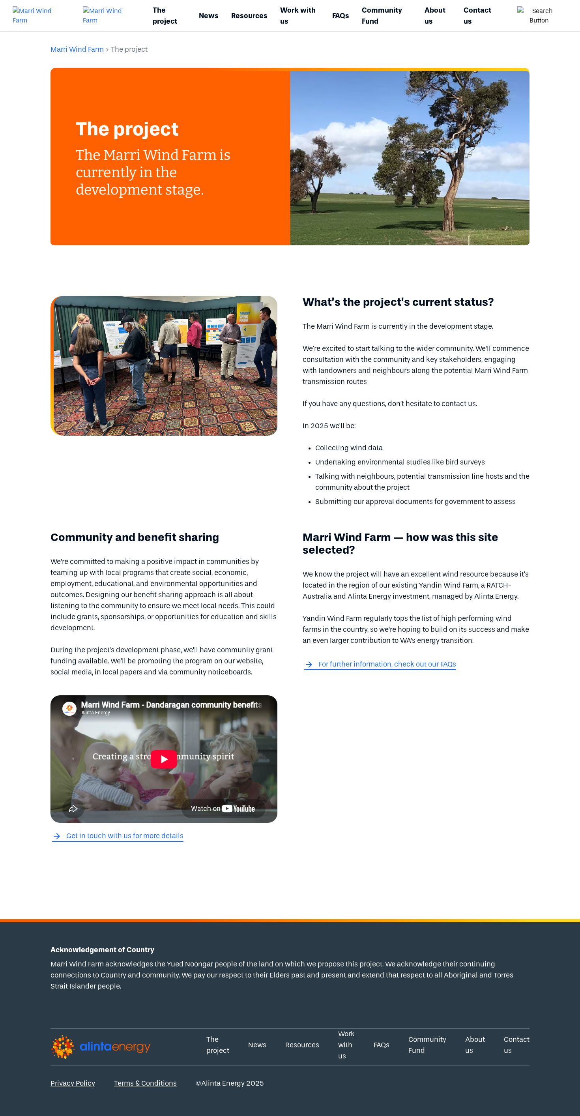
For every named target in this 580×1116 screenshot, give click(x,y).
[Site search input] (539, 16)
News (209, 15)
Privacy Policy (73, 1083)
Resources (249, 15)
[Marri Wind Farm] (38, 15)
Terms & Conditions (145, 1083)
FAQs (340, 15)
